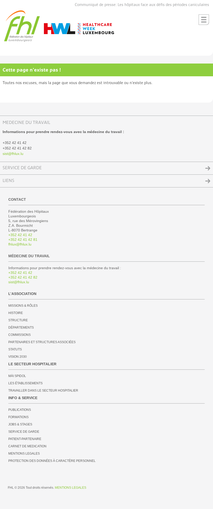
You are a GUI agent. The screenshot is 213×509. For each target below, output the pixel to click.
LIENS (8, 181)
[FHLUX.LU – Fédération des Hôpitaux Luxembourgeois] (22, 41)
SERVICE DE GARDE (22, 168)
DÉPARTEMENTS (21, 327)
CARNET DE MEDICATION (27, 446)
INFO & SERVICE (22, 398)
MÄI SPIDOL (17, 376)
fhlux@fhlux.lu (19, 244)
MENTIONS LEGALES (24, 453)
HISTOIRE (15, 313)
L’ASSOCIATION (22, 294)
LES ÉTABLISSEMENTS (25, 383)
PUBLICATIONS (19, 410)
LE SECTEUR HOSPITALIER (32, 364)
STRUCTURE (18, 320)
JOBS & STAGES (20, 424)
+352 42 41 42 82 (22, 277)
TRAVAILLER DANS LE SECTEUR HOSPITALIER (43, 390)
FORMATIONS (18, 417)
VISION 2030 (17, 357)
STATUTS (15, 349)
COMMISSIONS (19, 335)
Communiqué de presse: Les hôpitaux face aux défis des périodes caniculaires (142, 5)
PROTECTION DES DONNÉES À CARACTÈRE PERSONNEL (52, 461)
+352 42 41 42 (20, 235)
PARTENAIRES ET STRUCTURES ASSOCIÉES (42, 342)
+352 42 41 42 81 (22, 239)
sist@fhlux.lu (13, 154)
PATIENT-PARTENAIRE (24, 439)
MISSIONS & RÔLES (23, 305)
